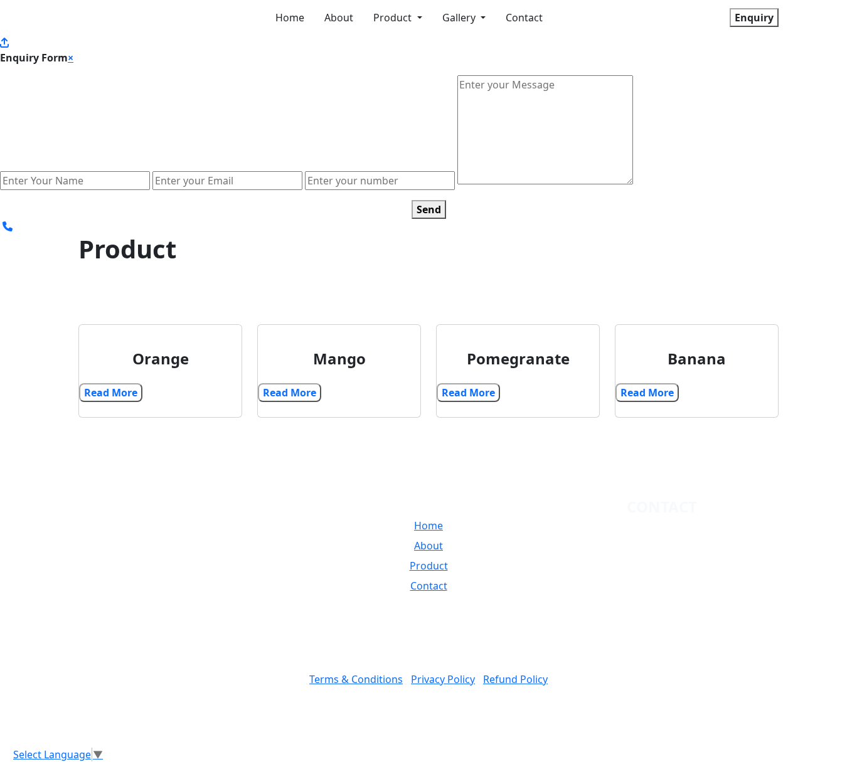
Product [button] (393, 17)
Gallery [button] (460, 17)
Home (289, 17)
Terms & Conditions (356, 679)
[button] (143, 598)
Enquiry (754, 17)
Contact (524, 17)
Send (429, 209)
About (338, 17)
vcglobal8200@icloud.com (671, 559)
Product (429, 566)
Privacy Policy (443, 679)
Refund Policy (515, 679)
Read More (110, 393)
